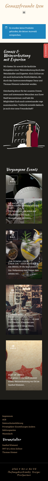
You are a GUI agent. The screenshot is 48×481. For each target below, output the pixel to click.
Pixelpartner (24, 475)
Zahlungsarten (9, 430)
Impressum (7, 416)
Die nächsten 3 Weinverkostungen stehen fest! (23, 205)
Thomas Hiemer (9, 452)
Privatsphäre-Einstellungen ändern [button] (18, 426)
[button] (24, 12)
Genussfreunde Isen (24, 5)
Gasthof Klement (10, 445)
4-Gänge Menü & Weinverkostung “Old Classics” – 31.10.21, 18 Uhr (23, 317)
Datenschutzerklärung (12, 423)
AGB (4, 419)
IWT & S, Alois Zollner (12, 448)
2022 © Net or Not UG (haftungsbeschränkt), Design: (24, 470)
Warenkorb (7, 433)
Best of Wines (16, 375)
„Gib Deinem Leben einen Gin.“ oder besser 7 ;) (23, 262)
